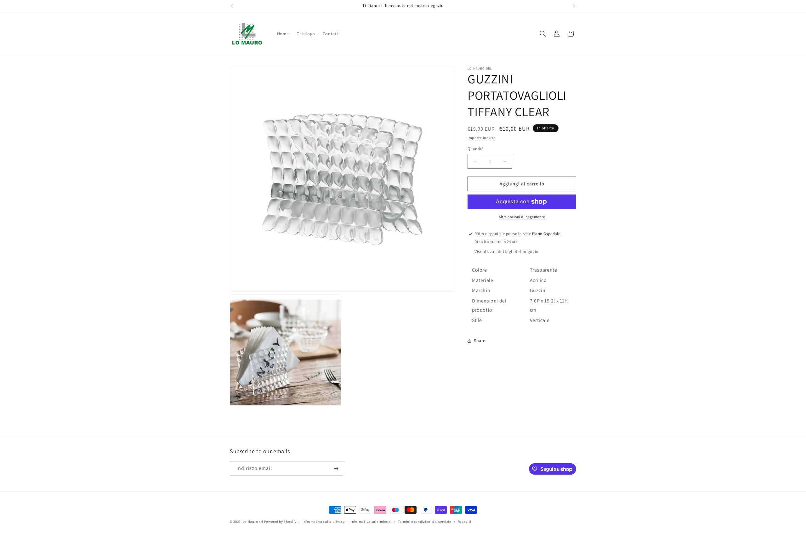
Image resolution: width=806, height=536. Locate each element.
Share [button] (479, 340)
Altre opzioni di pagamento (522, 216)
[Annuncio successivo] (574, 6)
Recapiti (465, 521)
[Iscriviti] (336, 468)
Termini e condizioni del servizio (424, 521)
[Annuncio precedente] (232, 6)
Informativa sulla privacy (324, 521)
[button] (543, 34)
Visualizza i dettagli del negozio (506, 251)
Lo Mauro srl (253, 521)
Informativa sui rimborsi (371, 521)
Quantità (476, 148)
